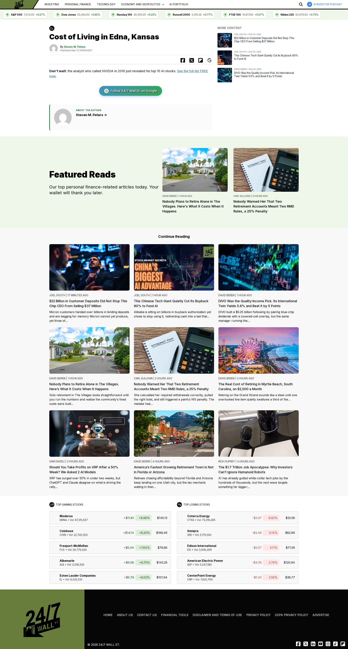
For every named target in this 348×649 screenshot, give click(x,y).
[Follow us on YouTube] (320, 644)
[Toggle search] (301, 4)
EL (61, 579)
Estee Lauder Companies (78, 575)
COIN (63, 534)
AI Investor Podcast (328, 4)
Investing (52, 4)
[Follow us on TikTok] (335, 644)
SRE (189, 534)
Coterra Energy (198, 516)
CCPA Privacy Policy (291, 615)
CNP (189, 579)
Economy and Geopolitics (140, 4)
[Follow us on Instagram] (328, 644)
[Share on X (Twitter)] (191, 60)
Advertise (320, 615)
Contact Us (147, 615)
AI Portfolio (178, 4)
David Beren (169, 196)
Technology (106, 4)
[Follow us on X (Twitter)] (305, 644)
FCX (62, 549)
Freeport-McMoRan (74, 546)
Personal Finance (78, 4)
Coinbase (66, 531)
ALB (62, 564)
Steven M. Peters (75, 46)
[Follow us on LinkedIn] (313, 644)
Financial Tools (174, 615)
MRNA (63, 519)
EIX (189, 549)
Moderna (66, 516)
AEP (189, 564)
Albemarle (67, 560)
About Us (125, 615)
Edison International (201, 546)
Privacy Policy (258, 615)
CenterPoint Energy (201, 575)
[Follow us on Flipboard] (200, 60)
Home (108, 615)
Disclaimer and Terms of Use (217, 615)
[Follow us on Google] (209, 60)
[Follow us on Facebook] (298, 644)
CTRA (190, 519)
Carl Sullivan (241, 196)
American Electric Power (205, 560)
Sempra (192, 531)
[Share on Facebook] (183, 60)
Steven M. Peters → (91, 115)
